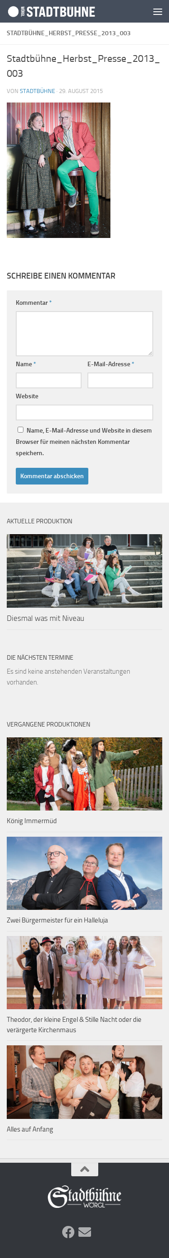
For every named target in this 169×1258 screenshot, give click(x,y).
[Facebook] (68, 1232)
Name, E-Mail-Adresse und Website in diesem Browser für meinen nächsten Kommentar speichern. (84, 442)
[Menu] (157, 11)
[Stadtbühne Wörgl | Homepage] (67, 11)
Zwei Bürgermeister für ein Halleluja (57, 920)
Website (27, 396)
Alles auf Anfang (30, 1129)
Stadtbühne (37, 91)
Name (26, 364)
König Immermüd (32, 821)
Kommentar (34, 303)
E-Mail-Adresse (110, 364)
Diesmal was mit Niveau (45, 618)
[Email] (84, 1232)
